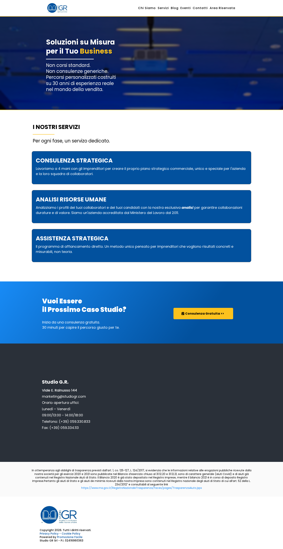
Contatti (200, 8)
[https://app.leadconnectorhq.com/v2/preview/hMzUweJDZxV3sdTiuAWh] (141, 515)
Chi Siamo (147, 8)
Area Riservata (222, 8)
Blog (174, 8)
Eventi (185, 8)
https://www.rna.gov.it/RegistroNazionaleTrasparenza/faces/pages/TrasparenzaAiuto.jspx (141, 488)
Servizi (163, 8)
